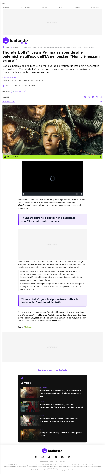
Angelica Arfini (10, 77)
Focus (42, 402)
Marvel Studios (8, 102)
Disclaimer (62, 462)
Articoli (15, 47)
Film (101, 102)
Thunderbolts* (12, 157)
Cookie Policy (53, 462)
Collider (45, 199)
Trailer (42, 430)
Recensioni (44, 388)
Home (8, 47)
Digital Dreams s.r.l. (31, 465)
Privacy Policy (44, 462)
